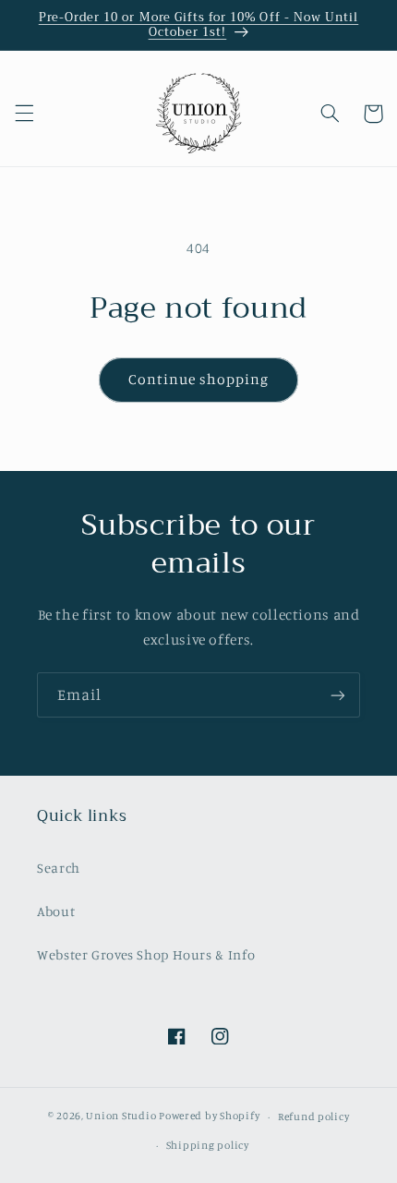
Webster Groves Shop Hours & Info (146, 954)
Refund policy (314, 1116)
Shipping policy (207, 1145)
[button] (24, 113)
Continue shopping (199, 379)
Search (58, 867)
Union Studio (121, 1116)
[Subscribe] (338, 695)
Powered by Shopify (209, 1116)
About (56, 911)
